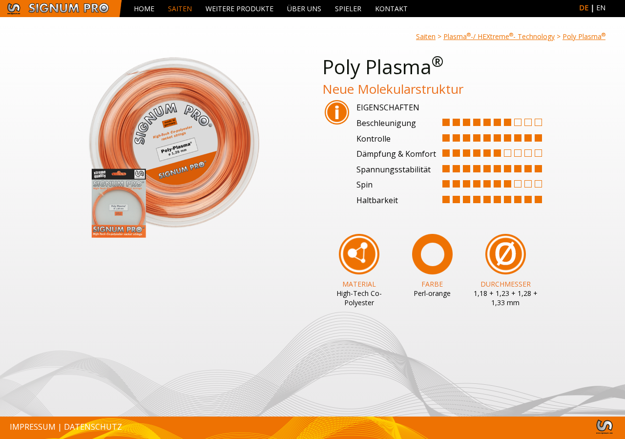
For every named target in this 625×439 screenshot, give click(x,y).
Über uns (304, 8)
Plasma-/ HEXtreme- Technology (499, 36)
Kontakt (391, 8)
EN (600, 7)
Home (144, 8)
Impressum (33, 426)
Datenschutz (93, 426)
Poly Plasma (583, 36)
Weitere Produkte (239, 8)
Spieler (348, 8)
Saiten (180, 8)
